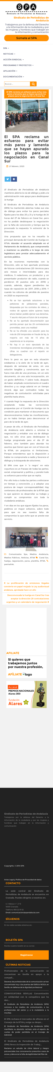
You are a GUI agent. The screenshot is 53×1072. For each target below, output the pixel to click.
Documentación (13, 76)
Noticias (8, 54)
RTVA (32, 557)
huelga (7, 561)
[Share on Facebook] (14, 179)
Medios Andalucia (39, 554)
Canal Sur (43, 557)
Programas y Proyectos (17, 65)
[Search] (33, 83)
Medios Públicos (12, 557)
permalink (9, 564)
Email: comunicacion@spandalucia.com (22, 910)
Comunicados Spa (18, 554)
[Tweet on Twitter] (8, 179)
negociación (17, 561)
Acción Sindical (12, 59)
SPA (5, 48)
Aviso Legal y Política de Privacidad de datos (23, 878)
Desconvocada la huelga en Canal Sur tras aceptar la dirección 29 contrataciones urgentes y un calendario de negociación (27, 598)
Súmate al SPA (26, 38)
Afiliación (9, 71)
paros (27, 561)
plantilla (35, 561)
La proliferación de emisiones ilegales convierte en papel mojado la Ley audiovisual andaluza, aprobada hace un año (26, 586)
